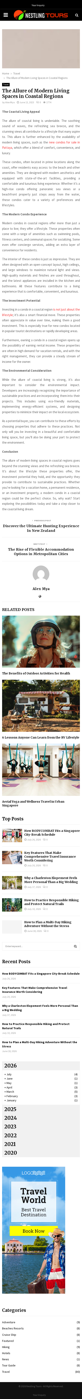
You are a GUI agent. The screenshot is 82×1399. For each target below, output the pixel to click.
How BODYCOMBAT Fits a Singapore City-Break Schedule (52, 832)
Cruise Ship (9, 1335)
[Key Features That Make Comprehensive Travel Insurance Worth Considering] (12, 857)
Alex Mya (10, 102)
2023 (10, 1126)
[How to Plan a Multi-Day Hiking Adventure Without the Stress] (12, 927)
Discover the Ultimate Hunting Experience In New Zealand (41, 528)
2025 (10, 1109)
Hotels (6, 1353)
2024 (10, 1118)
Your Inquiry (38, 5)
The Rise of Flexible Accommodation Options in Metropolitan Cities (41, 551)
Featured (8, 1341)
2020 (10, 1153)
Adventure (8, 1322)
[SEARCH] (75, 946)
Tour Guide (9, 1365)
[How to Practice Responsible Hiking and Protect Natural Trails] (12, 905)
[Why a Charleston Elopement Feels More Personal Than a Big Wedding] (12, 882)
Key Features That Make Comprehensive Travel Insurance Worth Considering (50, 856)
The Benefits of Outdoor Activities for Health (36, 673)
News (5, 1359)
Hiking (6, 1347)
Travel (6, 84)
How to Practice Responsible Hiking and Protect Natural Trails (51, 902)
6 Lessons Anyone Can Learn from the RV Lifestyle (40, 737)
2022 (10, 1135)
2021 (10, 1144)
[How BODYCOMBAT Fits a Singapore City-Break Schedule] (12, 835)
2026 (10, 1065)
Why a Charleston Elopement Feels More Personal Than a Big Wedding (51, 880)
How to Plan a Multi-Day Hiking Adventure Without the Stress (47, 924)
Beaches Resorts (13, 1328)
